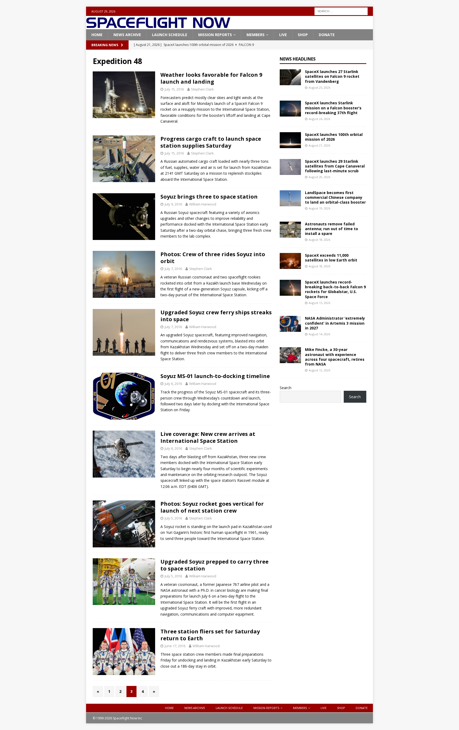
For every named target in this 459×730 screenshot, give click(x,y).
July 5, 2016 (173, 518)
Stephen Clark (202, 89)
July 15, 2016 (174, 89)
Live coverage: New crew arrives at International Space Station (207, 437)
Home (97, 34)
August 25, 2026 (319, 87)
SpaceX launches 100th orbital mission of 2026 (334, 137)
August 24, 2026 (319, 119)
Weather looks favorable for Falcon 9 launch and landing (211, 78)
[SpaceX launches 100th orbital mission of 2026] (290, 140)
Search (285, 387)
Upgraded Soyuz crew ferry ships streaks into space (216, 316)
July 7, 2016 (173, 268)
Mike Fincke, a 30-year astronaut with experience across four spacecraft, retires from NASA (334, 357)
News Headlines (298, 59)
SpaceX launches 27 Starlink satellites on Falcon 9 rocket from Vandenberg (332, 76)
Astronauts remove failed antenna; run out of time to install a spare (331, 228)
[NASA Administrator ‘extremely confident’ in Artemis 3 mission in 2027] (290, 324)
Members (255, 34)
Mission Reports (215, 34)
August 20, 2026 (319, 177)
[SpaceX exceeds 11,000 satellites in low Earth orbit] (290, 261)
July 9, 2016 (173, 204)
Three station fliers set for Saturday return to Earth (210, 635)
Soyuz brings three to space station (209, 196)
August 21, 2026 (319, 145)
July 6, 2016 (173, 383)
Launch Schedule (169, 34)
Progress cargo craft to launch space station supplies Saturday (210, 142)
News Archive (127, 34)
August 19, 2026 (319, 208)
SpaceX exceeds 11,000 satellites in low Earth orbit (331, 258)
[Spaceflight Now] (158, 26)
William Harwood (202, 204)
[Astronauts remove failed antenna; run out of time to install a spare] (290, 230)
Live (283, 34)
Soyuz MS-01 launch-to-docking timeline (215, 376)
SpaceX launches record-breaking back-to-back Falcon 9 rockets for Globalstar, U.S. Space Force (335, 289)
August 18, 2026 (319, 240)
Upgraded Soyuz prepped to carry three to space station (214, 565)
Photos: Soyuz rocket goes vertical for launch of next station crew (212, 507)
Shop (303, 34)
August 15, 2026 (319, 303)
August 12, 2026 (319, 370)
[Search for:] (341, 10)
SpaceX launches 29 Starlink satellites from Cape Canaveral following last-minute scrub (335, 166)
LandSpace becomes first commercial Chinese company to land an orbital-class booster (335, 197)
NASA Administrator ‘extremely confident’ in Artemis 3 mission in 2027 (335, 323)
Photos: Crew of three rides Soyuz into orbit (212, 258)
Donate (327, 34)
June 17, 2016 (175, 645)
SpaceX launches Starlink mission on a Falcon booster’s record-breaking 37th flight (333, 107)
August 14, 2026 (319, 334)
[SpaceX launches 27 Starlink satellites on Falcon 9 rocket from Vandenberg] (290, 77)
